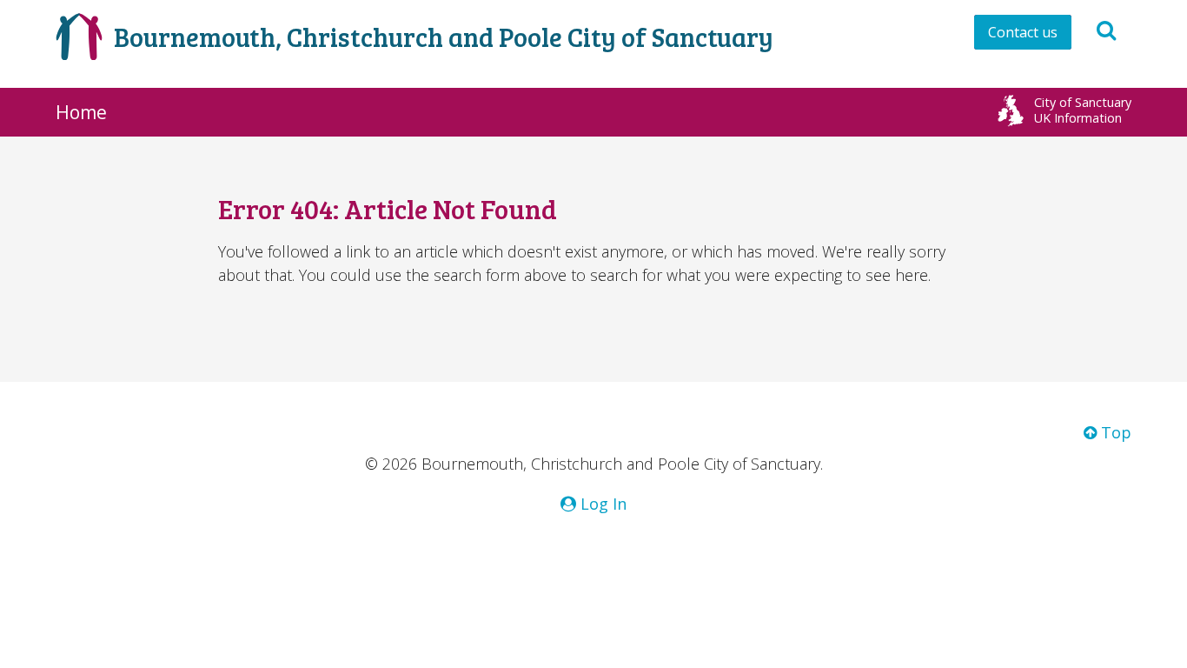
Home (81, 112)
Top (1114, 432)
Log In (601, 503)
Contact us (1023, 32)
